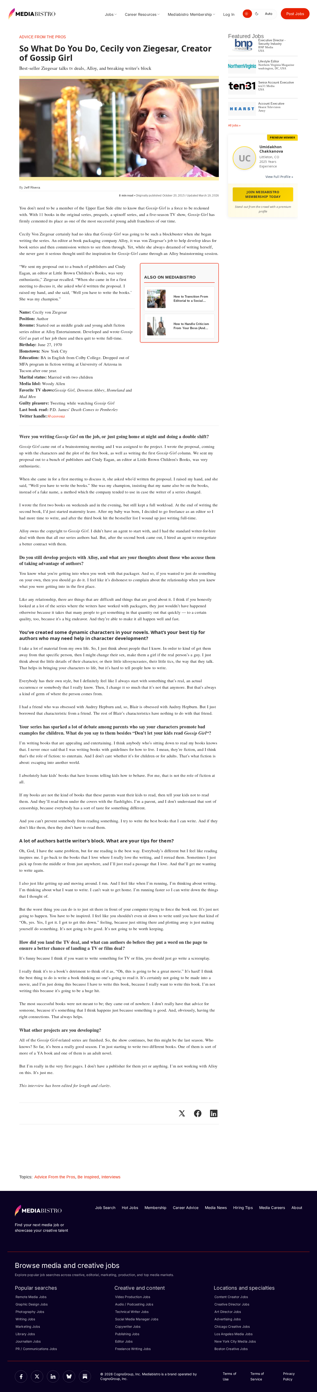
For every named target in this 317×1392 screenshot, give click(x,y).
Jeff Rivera (32, 187)
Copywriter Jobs (128, 1326)
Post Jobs (295, 13)
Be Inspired (88, 1177)
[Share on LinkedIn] (214, 1113)
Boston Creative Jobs (231, 1349)
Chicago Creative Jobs (232, 1326)
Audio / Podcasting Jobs (134, 1304)
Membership (155, 1207)
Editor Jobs (124, 1341)
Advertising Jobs (227, 1319)
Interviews (110, 1177)
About (296, 1207)
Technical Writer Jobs (132, 1312)
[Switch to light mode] (247, 14)
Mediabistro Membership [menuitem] (190, 14)
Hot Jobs (130, 1207)
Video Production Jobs (132, 1297)
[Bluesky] (69, 1376)
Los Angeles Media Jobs (233, 1334)
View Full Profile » (279, 176)
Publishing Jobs (127, 1334)
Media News (216, 1207)
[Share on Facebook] (198, 1113)
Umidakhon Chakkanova (271, 149)
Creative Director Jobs (231, 1304)
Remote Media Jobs (31, 1297)
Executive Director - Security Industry (272, 42)
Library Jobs (25, 1334)
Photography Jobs (30, 1312)
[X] (37, 1376)
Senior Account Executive (276, 82)
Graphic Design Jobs (32, 1304)
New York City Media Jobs (235, 1341)
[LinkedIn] (53, 1376)
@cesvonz (56, 416)
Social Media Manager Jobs (136, 1319)
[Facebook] (21, 1376)
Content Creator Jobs (231, 1297)
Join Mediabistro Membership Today (263, 194)
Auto (268, 14)
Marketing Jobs (28, 1326)
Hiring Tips (242, 1207)
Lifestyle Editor (268, 61)
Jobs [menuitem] (109, 14)
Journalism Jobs (28, 1341)
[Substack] (85, 1376)
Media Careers (272, 1207)
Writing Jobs (25, 1319)
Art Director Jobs (227, 1312)
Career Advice (185, 1207)
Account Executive (271, 103)
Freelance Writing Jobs (133, 1349)
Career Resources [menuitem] (140, 14)
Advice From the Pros (42, 37)
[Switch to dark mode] (257, 14)
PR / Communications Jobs (36, 1349)
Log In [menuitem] (228, 14)
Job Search (105, 1207)
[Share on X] (182, 1113)
